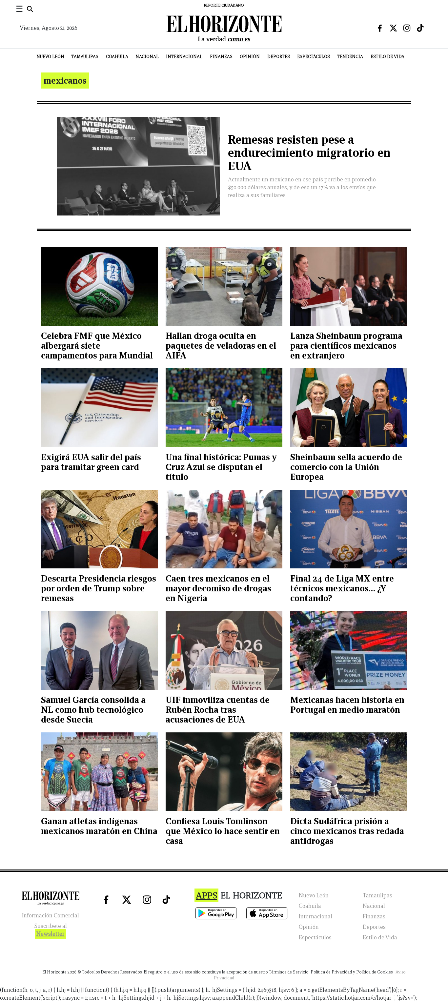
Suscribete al (50, 930)
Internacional (184, 56)
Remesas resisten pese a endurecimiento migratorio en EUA (309, 153)
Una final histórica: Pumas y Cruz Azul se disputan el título (221, 467)
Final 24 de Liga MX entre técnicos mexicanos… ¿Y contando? (342, 588)
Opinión (250, 56)
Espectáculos (313, 56)
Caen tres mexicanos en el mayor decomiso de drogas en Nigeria (218, 588)
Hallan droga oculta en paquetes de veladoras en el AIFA (221, 345)
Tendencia (350, 56)
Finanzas (221, 56)
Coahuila (117, 56)
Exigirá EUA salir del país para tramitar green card (91, 462)
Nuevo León (50, 56)
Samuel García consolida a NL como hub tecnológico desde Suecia (93, 709)
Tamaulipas (84, 56)
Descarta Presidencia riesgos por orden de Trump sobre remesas (98, 588)
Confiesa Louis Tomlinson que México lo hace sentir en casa (223, 831)
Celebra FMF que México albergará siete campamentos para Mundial (97, 345)
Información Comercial (50, 915)
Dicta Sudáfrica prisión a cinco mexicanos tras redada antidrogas (347, 831)
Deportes (278, 56)
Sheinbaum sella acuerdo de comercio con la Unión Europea (346, 467)
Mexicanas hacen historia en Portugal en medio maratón (347, 704)
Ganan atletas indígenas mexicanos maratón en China (99, 826)
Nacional (147, 56)
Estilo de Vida (387, 56)
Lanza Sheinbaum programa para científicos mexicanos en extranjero (346, 345)
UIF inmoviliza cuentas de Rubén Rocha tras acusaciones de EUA (218, 709)
